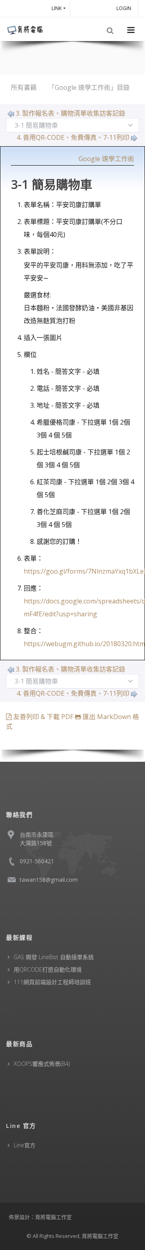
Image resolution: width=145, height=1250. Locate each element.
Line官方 (24, 1145)
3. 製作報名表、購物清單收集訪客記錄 (70, 113)
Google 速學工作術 (106, 158)
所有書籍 (24, 87)
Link (57, 8)
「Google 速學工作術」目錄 (89, 87)
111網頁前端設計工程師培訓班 (52, 982)
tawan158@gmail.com (49, 879)
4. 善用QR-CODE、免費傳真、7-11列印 (73, 137)
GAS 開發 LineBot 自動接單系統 (54, 957)
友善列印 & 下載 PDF (43, 716)
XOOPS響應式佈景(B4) (42, 1064)
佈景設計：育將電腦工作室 (40, 1217)
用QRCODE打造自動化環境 (48, 969)
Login (125, 8)
